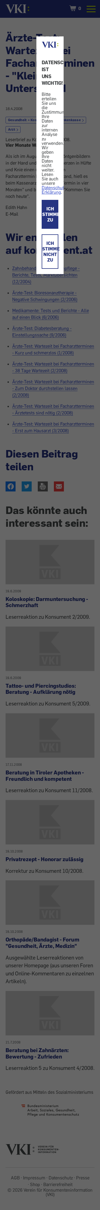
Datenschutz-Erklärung (55, 190)
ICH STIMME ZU (50, 214)
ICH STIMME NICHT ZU (50, 251)
